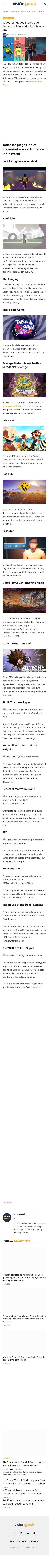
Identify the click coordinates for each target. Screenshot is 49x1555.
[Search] (45, 4)
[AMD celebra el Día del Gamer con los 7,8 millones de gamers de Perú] (24, 1443)
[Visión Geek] (24, 4)
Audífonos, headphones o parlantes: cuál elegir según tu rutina (23, 1502)
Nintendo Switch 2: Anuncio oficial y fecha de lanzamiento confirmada (24, 1358)
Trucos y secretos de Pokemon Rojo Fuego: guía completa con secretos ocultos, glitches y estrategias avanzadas (24, 1277)
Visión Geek (11, 35)
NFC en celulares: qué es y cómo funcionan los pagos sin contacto (22, 1492)
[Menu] (4, 4)
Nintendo (7, 1202)
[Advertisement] (24, 114)
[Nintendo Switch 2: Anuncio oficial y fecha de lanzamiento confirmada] (24, 1342)
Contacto (34, 1541)
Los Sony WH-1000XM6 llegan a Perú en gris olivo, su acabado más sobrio (24, 1481)
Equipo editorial (18, 1541)
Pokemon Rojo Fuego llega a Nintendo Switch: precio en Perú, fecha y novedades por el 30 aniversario (24, 1319)
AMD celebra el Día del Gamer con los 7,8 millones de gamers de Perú (24, 1463)
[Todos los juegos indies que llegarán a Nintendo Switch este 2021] (24, 61)
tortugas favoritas (11, 406)
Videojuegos (14, 11)
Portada (5, 11)
